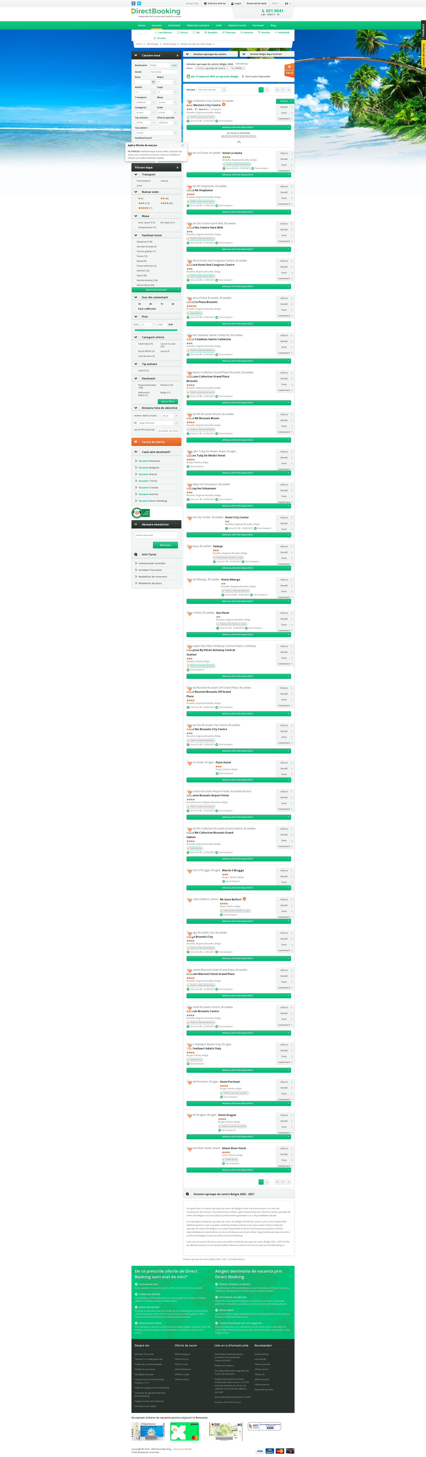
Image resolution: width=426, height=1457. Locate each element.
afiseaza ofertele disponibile (237, 127)
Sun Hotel (222, 613)
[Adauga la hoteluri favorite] (190, 102)
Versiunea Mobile (182, 1449)
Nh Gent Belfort (230, 899)
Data (137, 77)
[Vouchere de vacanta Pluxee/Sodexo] (184, 1439)
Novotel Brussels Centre (203, 1011)
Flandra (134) (167, 385)
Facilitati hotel (152, 235)
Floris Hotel (223, 762)
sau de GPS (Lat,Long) (144, 429)
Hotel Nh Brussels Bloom (203, 418)
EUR (274, 3)
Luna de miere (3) (146, 356)
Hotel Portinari (230, 1082)
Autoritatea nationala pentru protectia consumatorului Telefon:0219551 (229, 1357)
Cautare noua (151, 55)
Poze (284, 112)
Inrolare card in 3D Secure (228, 1402)
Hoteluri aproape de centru (210, 54)
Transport (148, 174)
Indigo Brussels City (200, 937)
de (135, 422)
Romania (149, 460)
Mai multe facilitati (156, 289)
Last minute (260, 1359)
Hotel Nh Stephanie (200, 190)
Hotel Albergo (230, 579)
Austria (148, 494)
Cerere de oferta (153, 442)
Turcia (148, 480)
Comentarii (284, 118)
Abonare (165, 545)
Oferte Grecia (182, 1359)
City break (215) (145, 344)
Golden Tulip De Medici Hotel (206, 455)
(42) (167, 198)
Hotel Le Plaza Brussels (202, 302)
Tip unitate (149, 364)
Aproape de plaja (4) (146, 246)
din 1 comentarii (210, 109)
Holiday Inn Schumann (201, 488)
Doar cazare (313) (146, 222)
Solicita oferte (217, 3)
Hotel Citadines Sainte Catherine (209, 339)
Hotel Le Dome (232, 153)
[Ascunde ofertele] (239, 143)
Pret (145, 316)
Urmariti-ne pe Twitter (146, 1406)
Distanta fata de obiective (159, 408)
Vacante (157, 25)
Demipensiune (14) (147, 227)
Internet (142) (143, 270)
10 (277, 89)
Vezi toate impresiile (257, 76)
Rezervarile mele (257, 3)
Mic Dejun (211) (168, 222)
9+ (139, 304)
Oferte (284, 101)
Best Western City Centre (204, 105)
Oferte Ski (260, 1374)
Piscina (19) (142, 256)
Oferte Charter (262, 1379)
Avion (139, 185)
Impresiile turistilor (264, 1389)
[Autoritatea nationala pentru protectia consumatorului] (264, 1429)
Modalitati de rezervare (153, 576)
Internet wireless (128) (147, 280)
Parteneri (258, 25)
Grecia (148, 474)
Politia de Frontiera (224, 1365)
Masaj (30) (141, 261)
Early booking (261, 1354)
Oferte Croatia (182, 1374)
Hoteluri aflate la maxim (145, 415)
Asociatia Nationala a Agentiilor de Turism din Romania (232, 1372)
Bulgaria (149, 467)
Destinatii (174, 25)
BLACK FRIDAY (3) (146, 351)
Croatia (148, 487)
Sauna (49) (141, 275)
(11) (150, 208)
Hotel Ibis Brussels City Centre (207, 729)
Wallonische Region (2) (144, 394)
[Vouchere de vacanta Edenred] (225, 1440)
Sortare (191, 89)
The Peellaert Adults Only (204, 1048)
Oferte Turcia (181, 1364)
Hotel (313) (143, 370)
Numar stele (150, 192)
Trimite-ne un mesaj (145, 1369)
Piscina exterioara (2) (146, 266)
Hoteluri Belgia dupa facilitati (266, 54)
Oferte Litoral (261, 1369)
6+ (173, 304)
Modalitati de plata (150, 583)
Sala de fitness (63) (145, 285)
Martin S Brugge (233, 870)
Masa (145, 216)
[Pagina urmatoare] (288, 89)
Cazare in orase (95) (168, 345)
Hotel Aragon (227, 1115)
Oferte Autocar (262, 1384)
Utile (219, 25)
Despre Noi (192, 3)
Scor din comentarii (155, 297)
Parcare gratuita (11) (146, 251)
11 (283, 89)
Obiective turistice (198, 25)
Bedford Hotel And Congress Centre (210, 265)
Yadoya (218, 546)
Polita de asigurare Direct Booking (152, 1387)
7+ (162, 304)
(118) (146, 203)
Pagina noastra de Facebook (149, 1401)
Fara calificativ (147, 308)
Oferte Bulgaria (182, 1354)
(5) (141, 198)
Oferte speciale (262, 1364)
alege (174, 65)
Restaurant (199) (144, 241)
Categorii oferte (153, 337)
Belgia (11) (165, 392)
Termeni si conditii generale (149, 1359)
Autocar (164, 181)
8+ (150, 304)
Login (237, 3)
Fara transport (143, 181)
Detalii (284, 107)
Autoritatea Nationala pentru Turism (233, 1396)
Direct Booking (155, 11)
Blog (273, 25)
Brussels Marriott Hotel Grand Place (211, 974)
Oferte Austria (182, 1379)
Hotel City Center (237, 517)
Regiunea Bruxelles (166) (147, 386)
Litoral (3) (165, 351)
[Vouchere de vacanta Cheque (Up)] (148, 1440)
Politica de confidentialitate (148, 1364)
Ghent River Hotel (234, 1148)
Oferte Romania (183, 1369)
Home (141, 25)
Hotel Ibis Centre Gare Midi (205, 227)
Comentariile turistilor (152, 563)
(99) (171, 203)
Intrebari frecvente (150, 570)
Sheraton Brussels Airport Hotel (208, 795)
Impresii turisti (237, 25)
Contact (143, 33)
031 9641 (275, 10)
